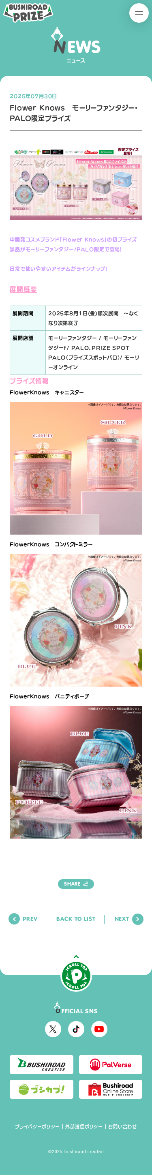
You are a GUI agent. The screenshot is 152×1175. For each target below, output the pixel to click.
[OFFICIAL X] (53, 1029)
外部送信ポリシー (84, 1126)
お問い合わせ (122, 1126)
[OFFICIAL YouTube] (99, 1029)
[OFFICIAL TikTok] (76, 1029)
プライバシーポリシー (37, 1126)
